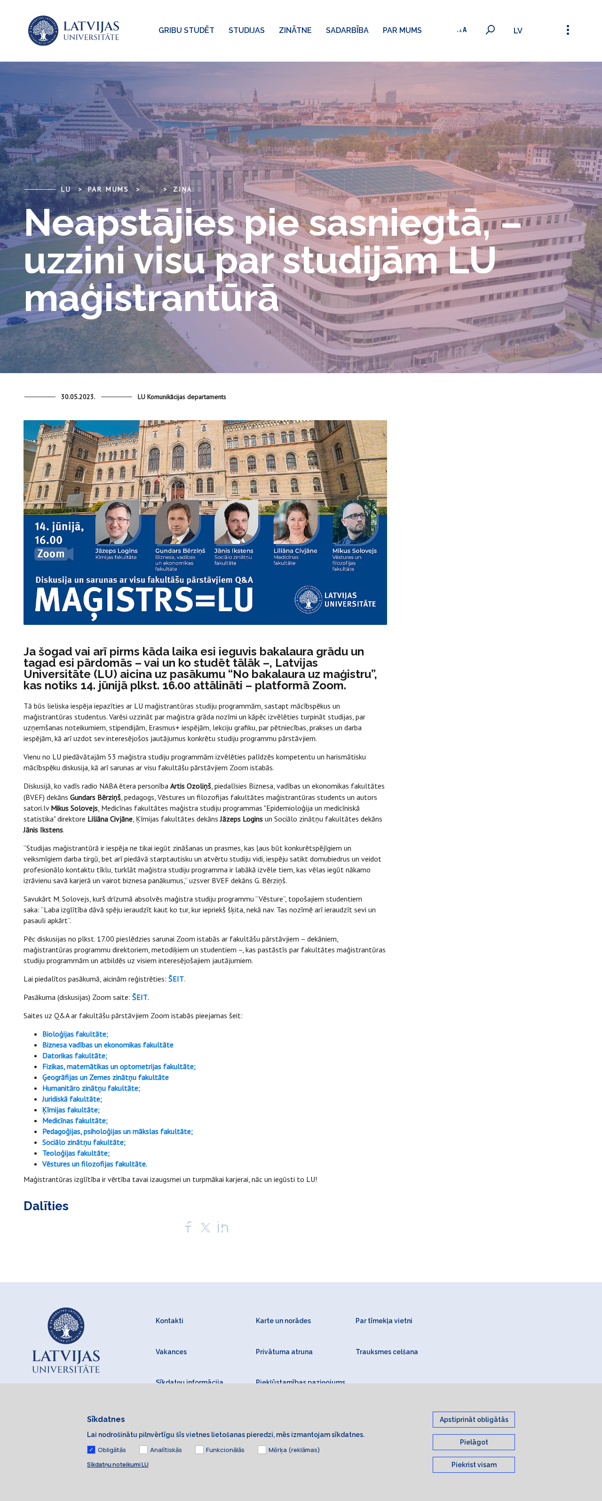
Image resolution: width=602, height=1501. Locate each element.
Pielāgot (474, 1442)
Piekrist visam (474, 1465)
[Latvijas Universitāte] (73, 31)
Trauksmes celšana (387, 1352)
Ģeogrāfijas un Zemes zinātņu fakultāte (105, 1077)
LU (66, 189)
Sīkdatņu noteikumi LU (118, 1465)
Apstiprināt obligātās (474, 1419)
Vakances (171, 1352)
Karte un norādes (283, 1321)
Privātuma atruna (284, 1352)
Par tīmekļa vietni (384, 1321)
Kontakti (169, 1321)
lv (518, 30)
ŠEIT (176, 978)
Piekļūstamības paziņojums (300, 1382)
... (151, 189)
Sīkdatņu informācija (189, 1382)
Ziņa (182, 189)
